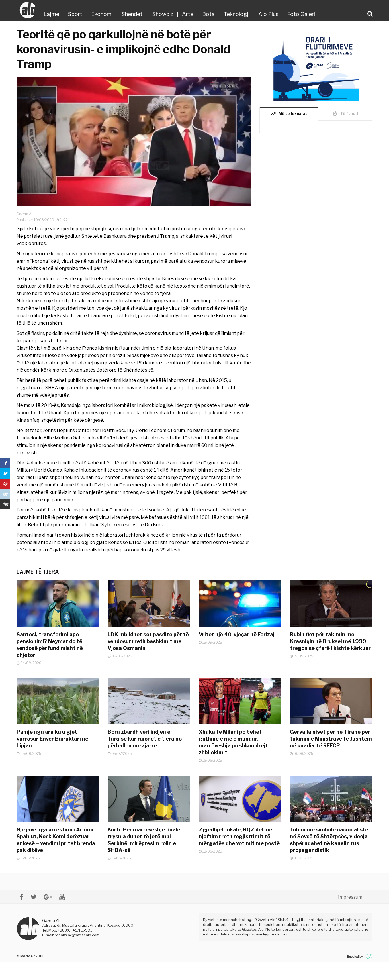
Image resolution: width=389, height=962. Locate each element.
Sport (75, 14)
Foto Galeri (301, 14)
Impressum (350, 897)
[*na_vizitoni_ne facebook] (21, 896)
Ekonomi (102, 14)
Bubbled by (355, 956)
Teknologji (236, 14)
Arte (187, 14)
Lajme (51, 14)
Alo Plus (268, 14)
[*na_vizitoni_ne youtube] (62, 896)
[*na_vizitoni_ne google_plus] (48, 896)
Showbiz (162, 14)
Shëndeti (133, 14)
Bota (208, 14)
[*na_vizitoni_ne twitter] (33, 896)
